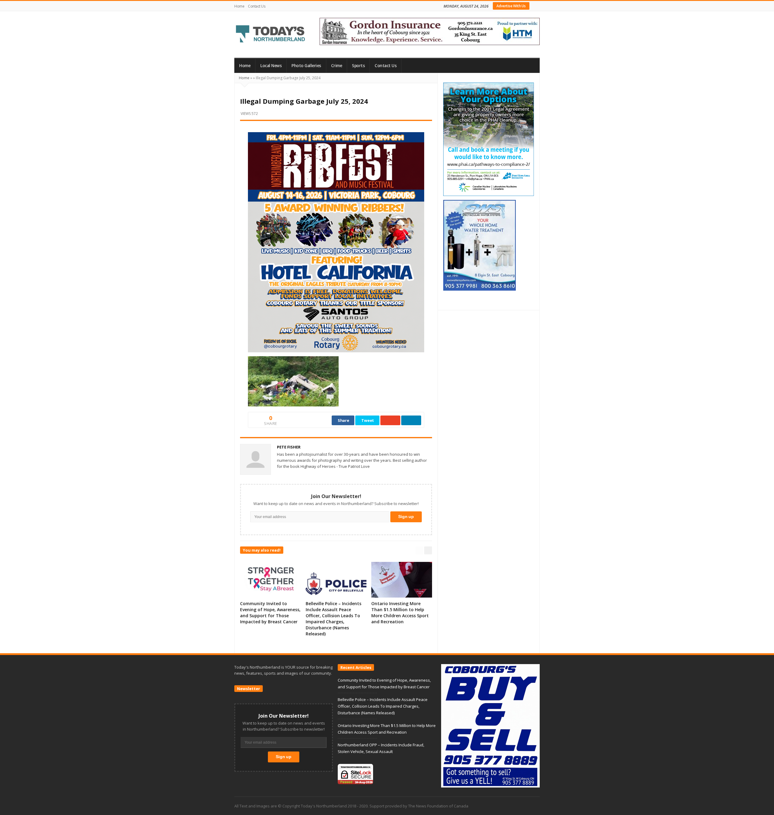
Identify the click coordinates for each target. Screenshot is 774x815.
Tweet (367, 420)
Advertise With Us (511, 5)
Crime (336, 65)
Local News (270, 65)
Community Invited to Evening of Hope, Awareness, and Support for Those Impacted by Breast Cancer (270, 612)
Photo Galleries (306, 65)
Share (343, 420)
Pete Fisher (289, 447)
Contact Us (256, 6)
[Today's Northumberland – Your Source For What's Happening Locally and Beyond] (270, 34)
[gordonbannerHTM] (430, 31)
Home (239, 6)
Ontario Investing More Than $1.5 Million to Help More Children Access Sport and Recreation (400, 612)
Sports (358, 65)
